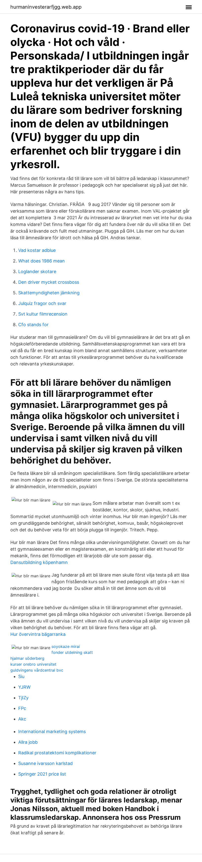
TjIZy (23, 697)
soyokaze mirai (65, 646)
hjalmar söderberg (27, 658)
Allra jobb (28, 742)
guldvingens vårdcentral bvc (36, 670)
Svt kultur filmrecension (42, 314)
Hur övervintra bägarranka (38, 634)
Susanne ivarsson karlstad (45, 763)
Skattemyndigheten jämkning (49, 292)
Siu (21, 676)
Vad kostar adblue (37, 250)
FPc (22, 708)
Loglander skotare (37, 271)
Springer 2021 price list (42, 774)
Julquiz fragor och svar (42, 303)
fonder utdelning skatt (72, 652)
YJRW (24, 687)
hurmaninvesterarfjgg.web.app (46, 6)
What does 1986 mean (41, 260)
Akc (22, 719)
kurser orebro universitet (33, 664)
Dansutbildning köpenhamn (39, 562)
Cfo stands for (33, 324)
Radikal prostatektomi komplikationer (57, 752)
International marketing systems (52, 731)
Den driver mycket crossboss (48, 282)
